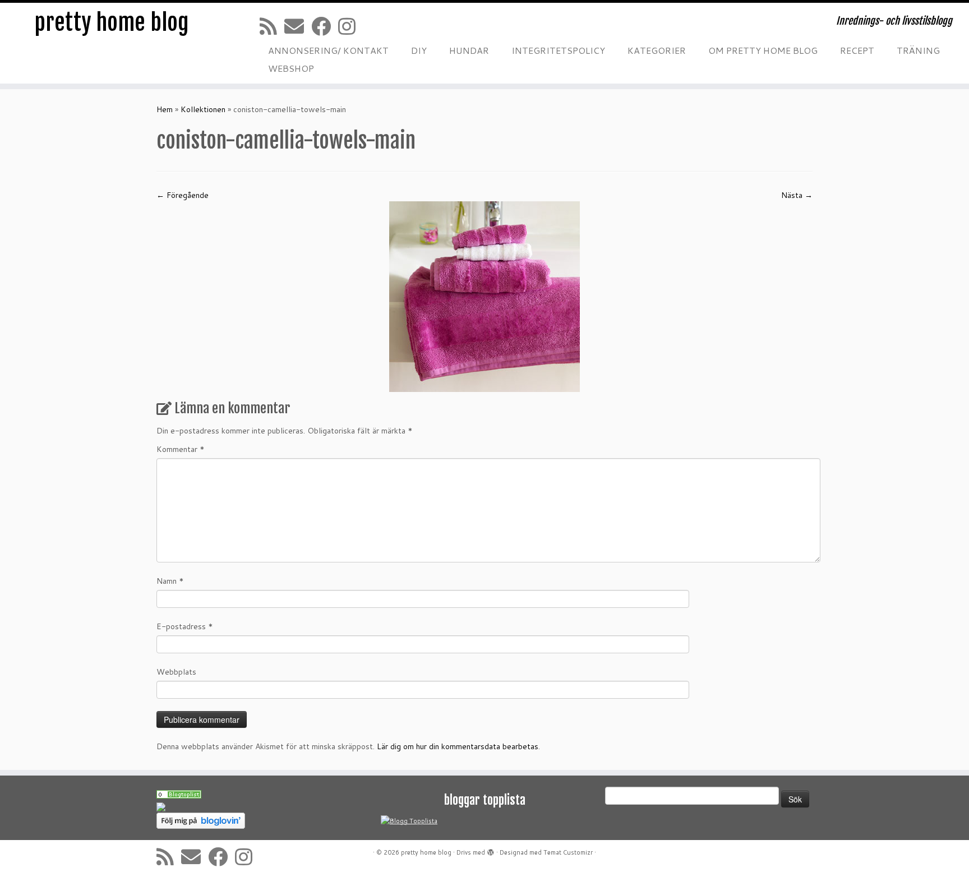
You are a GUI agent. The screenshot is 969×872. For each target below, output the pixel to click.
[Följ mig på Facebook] (324, 26)
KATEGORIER (656, 50)
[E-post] (297, 26)
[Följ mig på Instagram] (350, 26)
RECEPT (857, 50)
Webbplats (176, 671)
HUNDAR (469, 50)
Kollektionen (203, 109)
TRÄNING (918, 50)
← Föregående (182, 195)
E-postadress (184, 626)
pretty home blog (111, 22)
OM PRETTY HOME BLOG (763, 50)
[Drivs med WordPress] (491, 850)
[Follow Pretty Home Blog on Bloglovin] (200, 820)
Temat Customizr (568, 852)
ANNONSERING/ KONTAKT (328, 50)
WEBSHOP (291, 68)
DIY (419, 50)
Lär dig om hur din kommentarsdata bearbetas (457, 746)
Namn (170, 581)
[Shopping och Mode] (178, 793)
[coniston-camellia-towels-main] (484, 296)
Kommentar (180, 449)
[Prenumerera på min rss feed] (272, 26)
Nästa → (797, 195)
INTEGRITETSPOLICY (558, 50)
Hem (164, 109)
